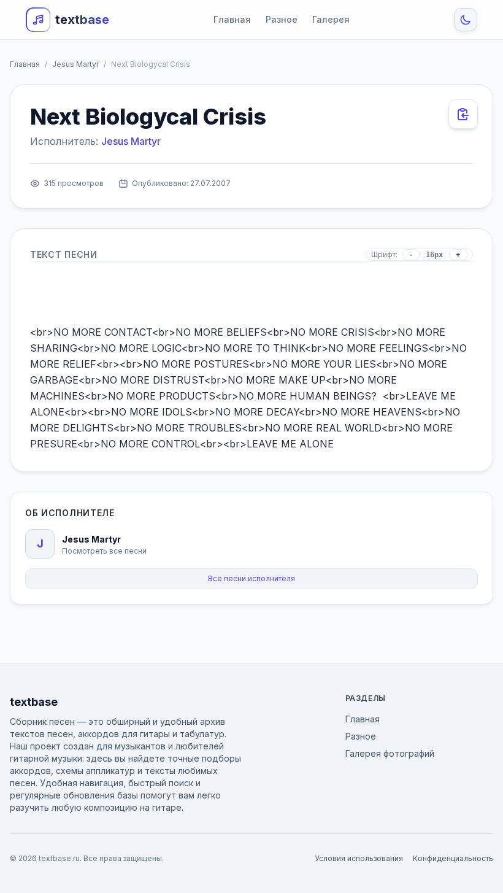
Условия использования (359, 858)
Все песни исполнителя (251, 578)
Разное (282, 19)
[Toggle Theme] (465, 19)
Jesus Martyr (75, 64)
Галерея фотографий (389, 753)
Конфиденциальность (453, 858)
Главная (232, 19)
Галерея (331, 19)
